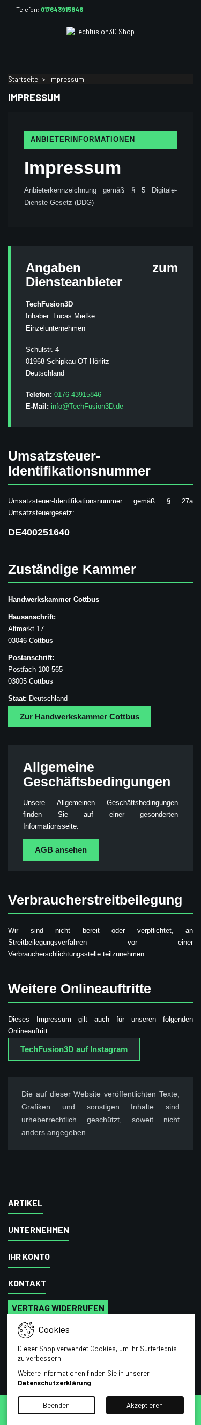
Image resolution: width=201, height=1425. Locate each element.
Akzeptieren (144, 1405)
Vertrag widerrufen (58, 1308)
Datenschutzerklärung (54, 1382)
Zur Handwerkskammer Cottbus (79, 716)
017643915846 (62, 9)
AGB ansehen (61, 849)
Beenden (56, 1405)
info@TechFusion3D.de (87, 406)
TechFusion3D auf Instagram (74, 1049)
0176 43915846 (77, 394)
